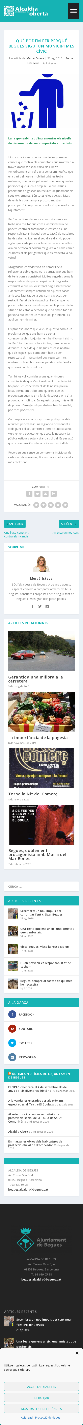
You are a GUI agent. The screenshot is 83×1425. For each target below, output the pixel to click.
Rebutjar (41, 1398)
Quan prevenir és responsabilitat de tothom (45, 964)
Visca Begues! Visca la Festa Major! (44, 947)
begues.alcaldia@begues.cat (28, 1189)
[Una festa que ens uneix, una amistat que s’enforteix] (13, 931)
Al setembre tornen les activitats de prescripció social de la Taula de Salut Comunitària (35, 1117)
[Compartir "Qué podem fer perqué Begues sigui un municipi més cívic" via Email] (46, 494)
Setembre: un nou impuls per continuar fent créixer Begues (41, 912)
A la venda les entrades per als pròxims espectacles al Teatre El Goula (35, 1102)
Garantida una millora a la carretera (35, 679)
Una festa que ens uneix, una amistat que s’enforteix (47, 930)
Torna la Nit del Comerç (32, 794)
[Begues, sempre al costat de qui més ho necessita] (13, 984)
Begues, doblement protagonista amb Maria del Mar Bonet (37, 854)
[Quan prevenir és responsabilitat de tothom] (13, 966)
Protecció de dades (47, 1417)
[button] (77, 1353)
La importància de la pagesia (38, 737)
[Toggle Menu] (73, 11)
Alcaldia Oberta (19, 1131)
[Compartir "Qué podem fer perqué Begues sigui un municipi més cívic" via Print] (54, 494)
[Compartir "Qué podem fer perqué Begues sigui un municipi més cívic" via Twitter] (37, 494)
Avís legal (27, 1417)
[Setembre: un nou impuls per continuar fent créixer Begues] (13, 913)
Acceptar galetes (41, 1387)
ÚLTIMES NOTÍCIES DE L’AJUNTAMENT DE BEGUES (40, 1075)
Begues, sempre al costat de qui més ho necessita (46, 982)
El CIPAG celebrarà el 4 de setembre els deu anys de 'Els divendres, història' (38, 1089)
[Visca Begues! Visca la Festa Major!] (13, 949)
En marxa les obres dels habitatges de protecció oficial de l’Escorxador (35, 1143)
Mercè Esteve (35, 58)
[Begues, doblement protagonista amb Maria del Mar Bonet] (41, 825)
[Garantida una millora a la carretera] (41, 651)
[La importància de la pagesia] (41, 712)
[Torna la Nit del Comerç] (41, 768)
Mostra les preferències (41, 1409)
